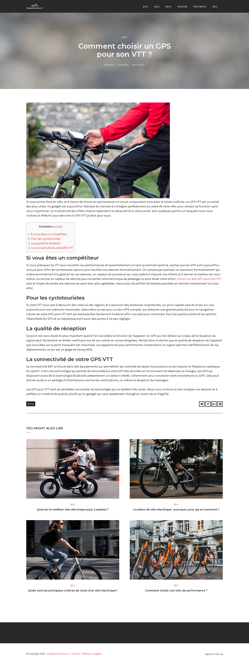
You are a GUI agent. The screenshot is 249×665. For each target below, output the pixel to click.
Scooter (182, 6)
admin (111, 64)
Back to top (212, 654)
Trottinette (199, 6)
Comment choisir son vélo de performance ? (176, 590)
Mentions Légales (92, 653)
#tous (31, 403)
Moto (168, 6)
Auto (156, 6)
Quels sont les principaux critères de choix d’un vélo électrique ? (73, 590)
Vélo (214, 6)
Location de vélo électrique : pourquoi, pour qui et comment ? (176, 509)
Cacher (57, 226)
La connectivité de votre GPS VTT (50, 248)
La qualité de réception (44, 243)
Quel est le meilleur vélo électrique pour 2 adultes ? (73, 509)
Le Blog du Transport (58, 653)
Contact (75, 653)
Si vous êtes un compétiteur (47, 234)
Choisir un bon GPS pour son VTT (199, 279)
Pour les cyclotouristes (44, 238)
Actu (145, 6)
